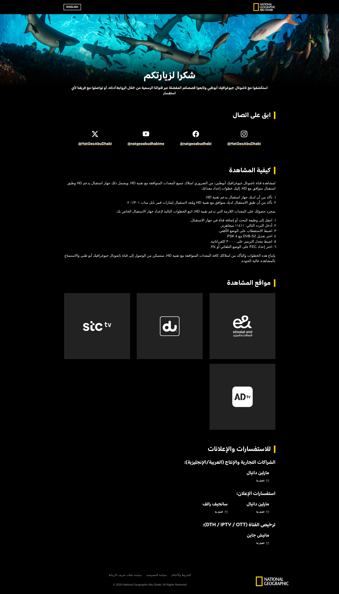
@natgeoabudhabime (146, 143)
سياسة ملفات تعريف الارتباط (125, 575)
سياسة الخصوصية (157, 575)
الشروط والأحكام (181, 575)
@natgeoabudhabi (195, 143)
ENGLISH (72, 7)
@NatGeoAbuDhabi (244, 143)
